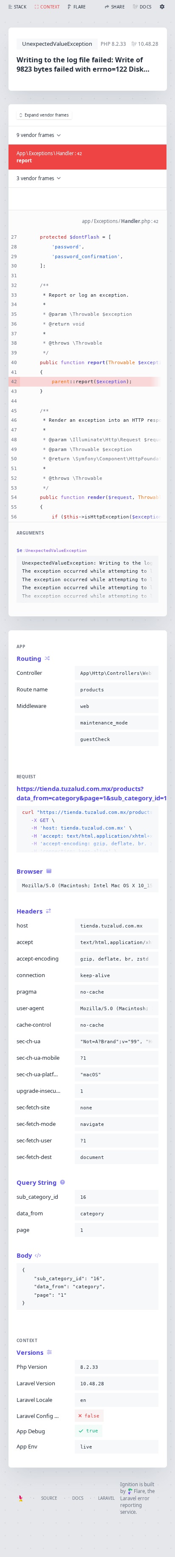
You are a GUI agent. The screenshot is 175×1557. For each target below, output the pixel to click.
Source (49, 1498)
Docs (77, 1498)
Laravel (106, 1498)
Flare (139, 1491)
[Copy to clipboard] (150, 563)
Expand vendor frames (47, 115)
